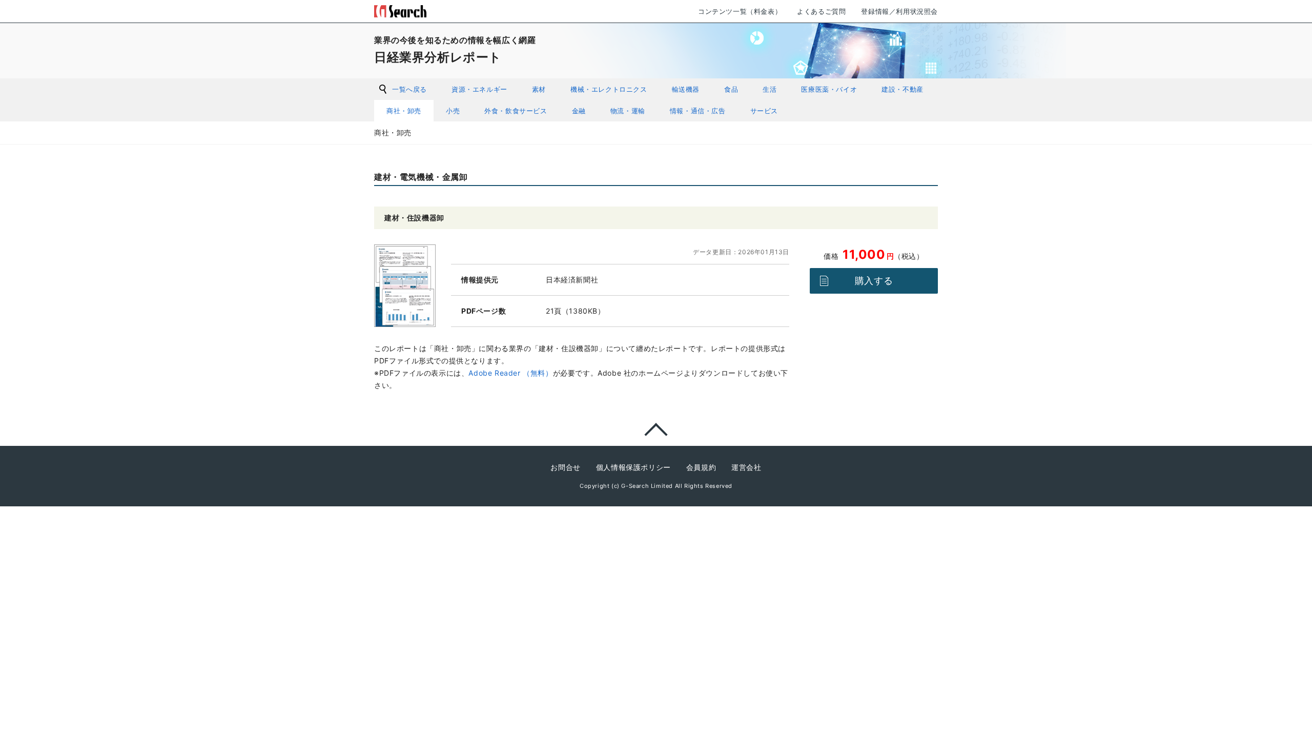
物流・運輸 (627, 111)
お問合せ (565, 467)
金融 (579, 111)
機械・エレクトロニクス (608, 89)
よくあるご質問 (821, 11)
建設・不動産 (902, 89)
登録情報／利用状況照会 (899, 11)
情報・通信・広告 (698, 111)
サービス (764, 111)
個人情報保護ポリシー (633, 467)
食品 (731, 89)
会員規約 (701, 467)
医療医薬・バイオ (829, 89)
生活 (769, 89)
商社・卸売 (403, 111)
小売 (453, 111)
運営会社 (746, 467)
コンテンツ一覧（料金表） (740, 11)
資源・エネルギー (479, 89)
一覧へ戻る (409, 89)
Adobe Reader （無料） (510, 372)
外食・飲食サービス (515, 111)
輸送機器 (686, 89)
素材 (539, 89)
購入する (874, 280)
